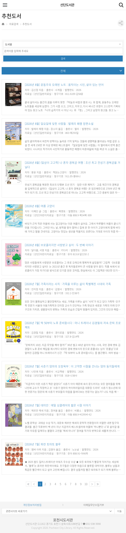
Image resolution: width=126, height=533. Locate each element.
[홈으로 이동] (3, 24)
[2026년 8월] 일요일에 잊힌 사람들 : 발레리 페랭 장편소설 (59, 123)
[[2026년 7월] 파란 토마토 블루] (14, 454)
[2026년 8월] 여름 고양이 (40, 206)
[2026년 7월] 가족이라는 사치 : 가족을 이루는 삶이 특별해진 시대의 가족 (68, 284)
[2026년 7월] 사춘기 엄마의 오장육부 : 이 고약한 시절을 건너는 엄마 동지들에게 (72, 366)
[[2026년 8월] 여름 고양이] (14, 216)
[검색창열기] (121, 5)
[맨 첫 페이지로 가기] (28, 484)
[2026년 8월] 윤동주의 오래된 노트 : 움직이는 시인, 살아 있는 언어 (64, 85)
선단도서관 (67, 4)
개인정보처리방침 (32, 505)
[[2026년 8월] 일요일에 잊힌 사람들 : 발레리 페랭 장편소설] (13, 133)
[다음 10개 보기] (92, 484)
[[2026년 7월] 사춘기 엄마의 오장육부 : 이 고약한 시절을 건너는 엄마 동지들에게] (13, 376)
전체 (63, 71)
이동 (119, 511)
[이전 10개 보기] (34, 484)
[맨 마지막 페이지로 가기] (97, 484)
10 (85, 484)
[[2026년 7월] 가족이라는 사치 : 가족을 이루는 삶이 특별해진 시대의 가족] (13, 293)
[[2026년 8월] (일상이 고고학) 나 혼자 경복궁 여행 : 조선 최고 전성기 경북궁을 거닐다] (13, 172)
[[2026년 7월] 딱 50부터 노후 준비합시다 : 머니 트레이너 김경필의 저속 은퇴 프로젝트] (13, 332)
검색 (63, 58)
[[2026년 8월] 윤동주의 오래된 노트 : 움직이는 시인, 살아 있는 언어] (13, 94)
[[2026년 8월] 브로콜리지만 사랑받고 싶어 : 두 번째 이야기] (13, 254)
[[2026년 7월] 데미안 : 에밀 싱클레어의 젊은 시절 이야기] (13, 415)
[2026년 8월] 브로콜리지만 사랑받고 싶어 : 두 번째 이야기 (59, 245)
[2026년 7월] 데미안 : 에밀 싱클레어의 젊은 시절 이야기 (58, 405)
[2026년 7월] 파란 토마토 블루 (43, 444)
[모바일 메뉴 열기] (5, 5)
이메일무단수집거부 (93, 505)
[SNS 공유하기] (120, 23)
